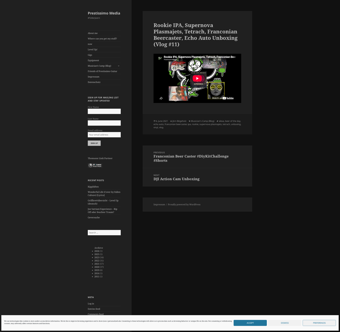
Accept (250, 323)
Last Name (93, 118)
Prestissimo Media (104, 13)
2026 (96, 251)
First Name (93, 107)
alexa (221, 121)
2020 (96, 267)
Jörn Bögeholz (179, 121)
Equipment (93, 60)
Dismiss (285, 323)
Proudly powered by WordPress (184, 204)
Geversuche (94, 217)
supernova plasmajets (210, 124)
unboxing (236, 124)
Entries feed (94, 308)
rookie (195, 124)
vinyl (156, 127)
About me (93, 33)
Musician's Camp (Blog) (202, 121)
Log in (91, 303)
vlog (161, 127)
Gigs (90, 54)
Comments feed (96, 314)
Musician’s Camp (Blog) (99, 65)
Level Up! (92, 49)
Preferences (319, 323)
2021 (96, 263)
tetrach (226, 124)
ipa (189, 124)
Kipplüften (93, 186)
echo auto (159, 124)
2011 (96, 276)
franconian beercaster (176, 124)
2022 (96, 260)
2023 (96, 257)
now (90, 44)
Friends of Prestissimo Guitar (102, 71)
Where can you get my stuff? (102, 38)
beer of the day (232, 121)
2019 (96, 270)
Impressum (93, 76)
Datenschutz (94, 82)
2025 (96, 254)
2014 (96, 273)
